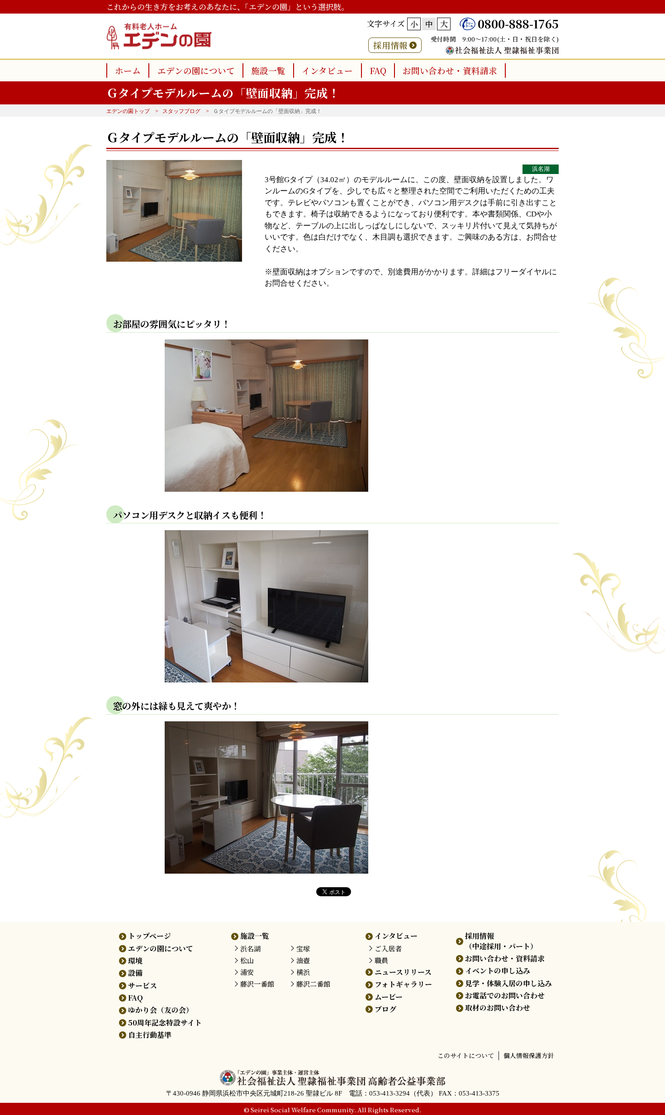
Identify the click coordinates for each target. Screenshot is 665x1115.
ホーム (128, 70)
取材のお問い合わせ (497, 1007)
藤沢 (257, 983)
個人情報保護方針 (529, 1055)
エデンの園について (196, 70)
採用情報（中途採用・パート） (501, 941)
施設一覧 (268, 70)
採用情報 (390, 45)
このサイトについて (465, 1055)
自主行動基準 (149, 1035)
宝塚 (303, 948)
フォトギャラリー (403, 984)
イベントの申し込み (497, 970)
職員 (381, 960)
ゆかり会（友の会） (160, 1010)
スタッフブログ (181, 111)
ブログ (385, 1009)
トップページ (149, 936)
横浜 (303, 972)
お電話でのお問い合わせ (505, 995)
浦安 (247, 972)
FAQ (378, 70)
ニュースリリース (403, 972)
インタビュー (327, 70)
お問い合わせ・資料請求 (450, 70)
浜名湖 (541, 169)
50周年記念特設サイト (165, 1022)
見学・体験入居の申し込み (508, 983)
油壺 (303, 960)
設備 (135, 973)
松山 (247, 960)
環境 (135, 960)
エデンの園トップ (128, 111)
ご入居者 (388, 948)
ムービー (389, 997)
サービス (142, 985)
